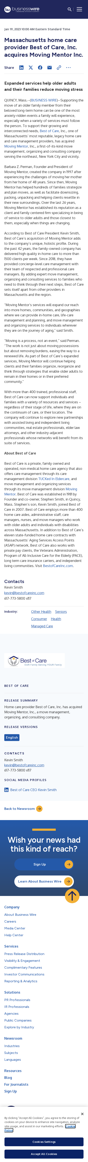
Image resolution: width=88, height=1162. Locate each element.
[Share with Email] (49, 67)
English (12, 737)
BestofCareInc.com (58, 566)
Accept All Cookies (44, 1154)
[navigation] (79, 9)
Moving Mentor (16, 146)
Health (56, 619)
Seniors (61, 611)
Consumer (39, 619)
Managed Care (42, 626)
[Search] (70, 9)
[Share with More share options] (68, 67)
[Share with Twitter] (30, 67)
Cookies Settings (44, 1141)
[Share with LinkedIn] (21, 67)
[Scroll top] (72, 896)
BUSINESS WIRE (44, 100)
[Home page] (21, 9)
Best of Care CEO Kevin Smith (33, 790)
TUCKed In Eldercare (53, 479)
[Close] (82, 1114)
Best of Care (49, 131)
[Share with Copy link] (59, 67)
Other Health (41, 611)
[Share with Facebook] (40, 67)
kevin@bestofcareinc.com (24, 593)
